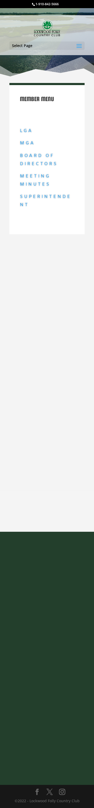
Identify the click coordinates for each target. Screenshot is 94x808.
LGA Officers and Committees (46, 277)
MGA (27, 143)
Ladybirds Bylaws (35, 267)
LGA (26, 131)
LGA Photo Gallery (35, 359)
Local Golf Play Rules (38, 342)
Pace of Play (30, 325)
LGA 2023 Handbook (37, 287)
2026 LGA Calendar (36, 297)
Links (27, 258)
